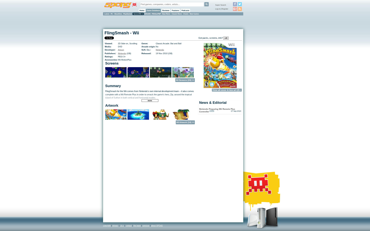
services (145, 226)
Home (141, 11)
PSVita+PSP (156, 14)
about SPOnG (157, 226)
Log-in (217, 9)
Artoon (121, 50)
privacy (115, 226)
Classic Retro (177, 14)
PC (112, 14)
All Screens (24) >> (185, 80)
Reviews (165, 11)
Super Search (220, 5)
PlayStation (127, 14)
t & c (122, 226)
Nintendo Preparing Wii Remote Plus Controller (217, 110)
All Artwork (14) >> (185, 122)
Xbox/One (118, 14)
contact (129, 226)
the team (137, 226)
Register (225, 9)
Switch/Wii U (138, 14)
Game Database (153, 11)
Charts (185, 14)
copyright (107, 226)
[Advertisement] (256, 59)
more (150, 100)
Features (175, 11)
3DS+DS (147, 14)
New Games (194, 14)
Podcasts (185, 11)
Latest (106, 14)
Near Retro (166, 14)
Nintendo (160, 50)
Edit (225, 38)
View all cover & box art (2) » (226, 90)
